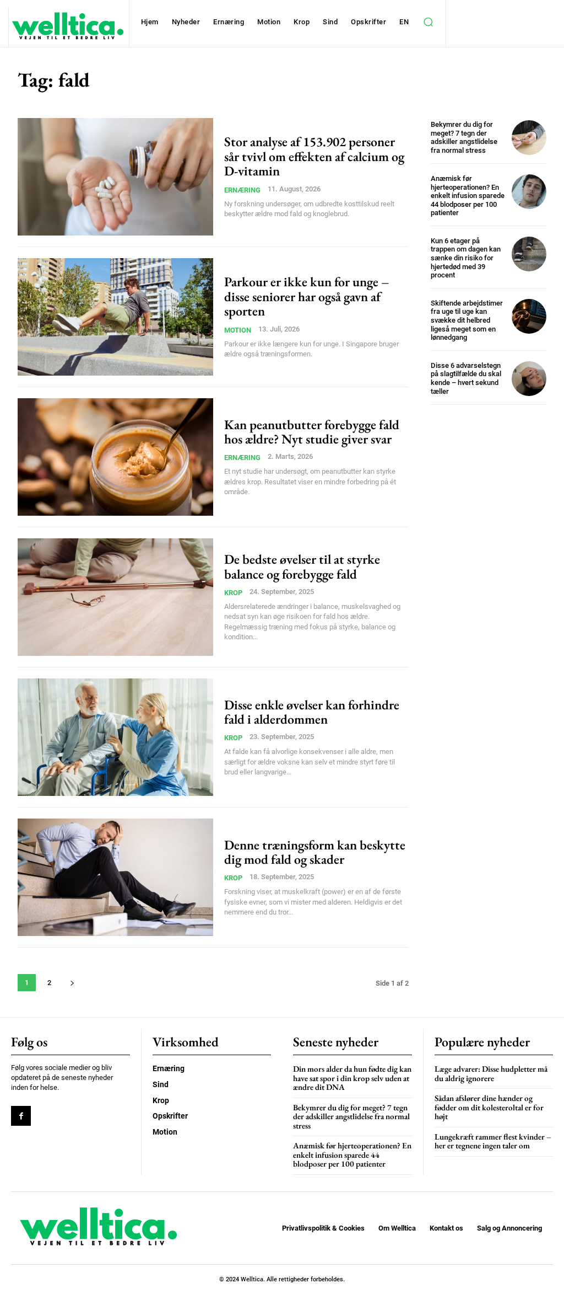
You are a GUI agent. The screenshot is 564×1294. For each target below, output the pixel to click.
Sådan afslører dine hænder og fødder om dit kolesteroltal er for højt (489, 1107)
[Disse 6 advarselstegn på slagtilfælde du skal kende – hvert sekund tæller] (529, 378)
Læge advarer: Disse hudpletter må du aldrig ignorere (491, 1073)
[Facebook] (21, 1116)
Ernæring (242, 190)
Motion (237, 330)
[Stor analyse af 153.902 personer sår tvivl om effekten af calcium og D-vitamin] (115, 177)
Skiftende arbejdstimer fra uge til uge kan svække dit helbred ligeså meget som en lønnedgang (467, 320)
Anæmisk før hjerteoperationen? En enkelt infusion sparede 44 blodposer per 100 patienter (468, 195)
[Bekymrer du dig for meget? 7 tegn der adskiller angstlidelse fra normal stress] (529, 137)
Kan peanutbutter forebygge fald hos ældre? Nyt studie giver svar (311, 431)
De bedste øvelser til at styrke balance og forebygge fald (302, 566)
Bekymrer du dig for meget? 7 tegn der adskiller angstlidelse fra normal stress (464, 137)
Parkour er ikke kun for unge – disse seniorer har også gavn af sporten (306, 296)
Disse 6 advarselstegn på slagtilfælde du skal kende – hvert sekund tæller (466, 378)
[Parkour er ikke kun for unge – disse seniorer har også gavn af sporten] (115, 317)
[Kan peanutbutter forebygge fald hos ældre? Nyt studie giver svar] (115, 457)
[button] (427, 22)
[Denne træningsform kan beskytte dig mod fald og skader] (115, 877)
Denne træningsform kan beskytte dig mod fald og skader (314, 852)
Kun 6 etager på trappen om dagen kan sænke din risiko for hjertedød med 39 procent (466, 258)
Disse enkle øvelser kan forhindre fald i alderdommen (311, 712)
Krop (233, 593)
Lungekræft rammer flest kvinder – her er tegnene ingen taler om (493, 1141)
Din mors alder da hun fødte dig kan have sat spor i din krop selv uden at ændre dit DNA (352, 1077)
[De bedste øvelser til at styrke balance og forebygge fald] (115, 597)
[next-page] (72, 982)
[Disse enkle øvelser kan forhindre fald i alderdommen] (115, 737)
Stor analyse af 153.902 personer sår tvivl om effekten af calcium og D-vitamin (314, 156)
